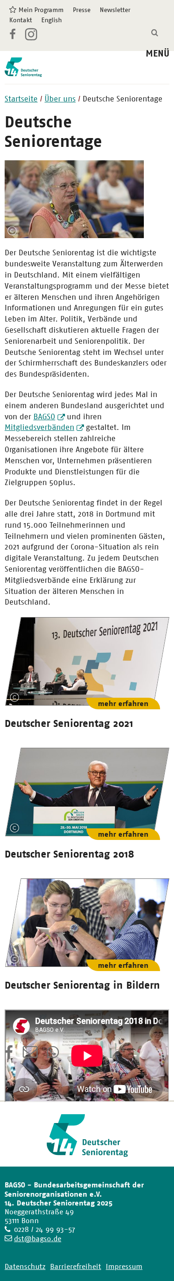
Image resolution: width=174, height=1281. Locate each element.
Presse (81, 9)
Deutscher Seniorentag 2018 (69, 854)
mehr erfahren (123, 703)
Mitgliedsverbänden (39, 427)
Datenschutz (25, 1266)
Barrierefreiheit (75, 1266)
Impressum (124, 1266)
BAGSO (44, 416)
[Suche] (155, 33)
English (51, 20)
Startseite (21, 98)
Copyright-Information (12, 231)
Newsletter (115, 9)
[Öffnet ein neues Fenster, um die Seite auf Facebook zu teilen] (9, 1055)
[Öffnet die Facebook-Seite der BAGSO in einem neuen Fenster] (12, 35)
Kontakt (20, 20)
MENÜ (157, 53)
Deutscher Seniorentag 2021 (69, 723)
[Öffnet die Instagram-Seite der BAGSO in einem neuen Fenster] (32, 38)
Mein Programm (41, 9)
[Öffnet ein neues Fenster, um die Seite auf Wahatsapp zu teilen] (54, 1055)
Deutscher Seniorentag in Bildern (82, 985)
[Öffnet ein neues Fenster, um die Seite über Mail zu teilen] (30, 1055)
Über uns (60, 98)
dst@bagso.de (37, 1238)
